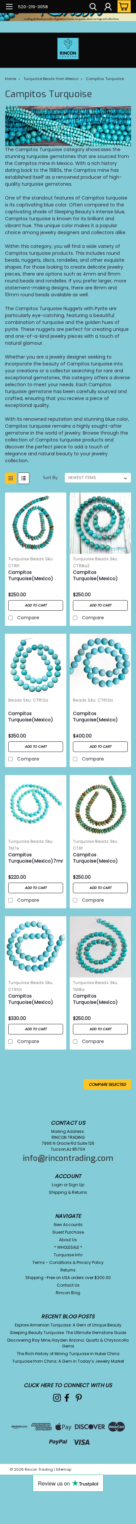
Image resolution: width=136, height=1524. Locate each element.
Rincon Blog (68, 1293)
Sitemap (63, 1469)
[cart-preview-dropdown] (122, 6)
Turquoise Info (68, 1255)
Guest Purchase (68, 1232)
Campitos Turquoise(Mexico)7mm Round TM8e (35, 858)
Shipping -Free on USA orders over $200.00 (68, 1277)
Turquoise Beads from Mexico (50, 78)
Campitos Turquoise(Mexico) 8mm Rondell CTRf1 (31, 575)
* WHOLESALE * (68, 1247)
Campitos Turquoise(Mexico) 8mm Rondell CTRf (95, 858)
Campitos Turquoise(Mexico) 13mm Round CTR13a (97, 717)
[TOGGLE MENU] (9, 7)
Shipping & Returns (68, 1192)
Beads (15, 700)
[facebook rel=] (67, 1398)
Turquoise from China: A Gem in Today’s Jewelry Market (68, 1361)
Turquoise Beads (26, 559)
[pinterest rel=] (79, 1398)
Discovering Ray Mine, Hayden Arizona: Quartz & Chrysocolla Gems (68, 1343)
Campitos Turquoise (105, 78)
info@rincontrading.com (68, 1158)
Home (10, 78)
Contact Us (68, 1285)
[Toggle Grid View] (11, 478)
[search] (93, 7)
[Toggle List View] (23, 478)
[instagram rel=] (57, 1398)
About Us (68, 1240)
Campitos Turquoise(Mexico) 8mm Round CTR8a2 (97, 575)
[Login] (108, 7)
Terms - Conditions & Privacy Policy (68, 1262)
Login (57, 1185)
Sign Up (76, 1185)
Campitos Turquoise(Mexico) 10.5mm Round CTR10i (33, 999)
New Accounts (68, 1224)
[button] (68, 126)
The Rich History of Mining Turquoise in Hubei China (68, 1353)
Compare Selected (107, 1084)
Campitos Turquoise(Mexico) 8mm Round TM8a (95, 999)
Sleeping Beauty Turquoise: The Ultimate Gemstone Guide (68, 1332)
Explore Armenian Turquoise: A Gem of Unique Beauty (68, 1325)
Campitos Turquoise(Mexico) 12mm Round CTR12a (32, 717)
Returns (68, 1270)
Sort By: (50, 477)
